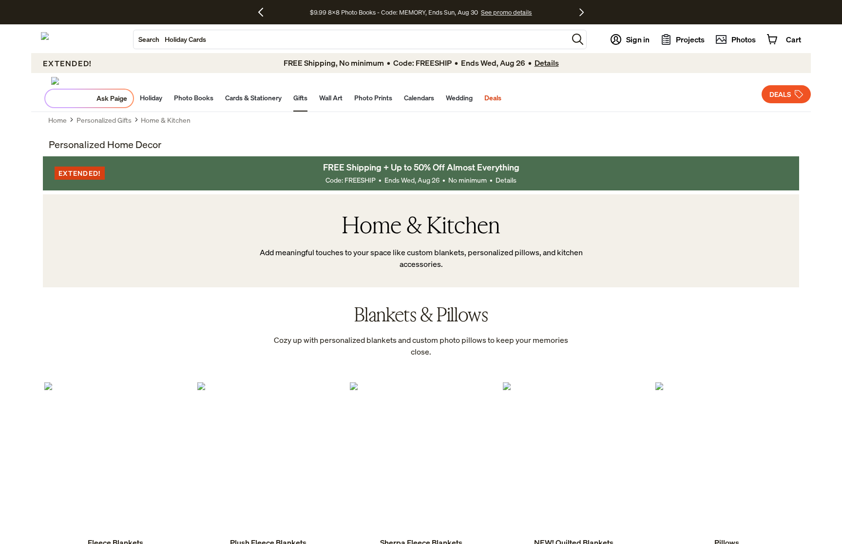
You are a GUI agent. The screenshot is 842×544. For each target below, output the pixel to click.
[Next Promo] (581, 12)
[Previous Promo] (264, 12)
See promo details (506, 12)
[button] (577, 39)
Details (506, 180)
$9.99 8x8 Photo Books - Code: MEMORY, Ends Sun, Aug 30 (394, 12)
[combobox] (350, 39)
